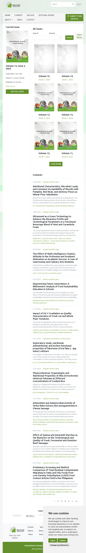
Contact (31, 20)
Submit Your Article (75, 17)
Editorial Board (46, 15)
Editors (30, 531)
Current (19, 15)
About (8, 20)
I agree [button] (52, 540)
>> (76, 501)
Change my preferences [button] (59, 545)
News (19, 20)
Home (7, 15)
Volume (52, 33)
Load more (56, 164)
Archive (30, 15)
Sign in (79, 4)
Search (35, 33)
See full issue (17, 91)
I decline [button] (62, 540)
